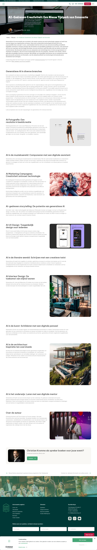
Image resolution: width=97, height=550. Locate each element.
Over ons (14, 507)
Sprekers (42, 507)
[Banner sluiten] (94, 538)
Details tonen (22, 547)
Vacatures (15, 509)
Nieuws (13, 37)
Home (8, 37)
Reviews (14, 515)
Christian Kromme (40, 59)
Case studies (16, 517)
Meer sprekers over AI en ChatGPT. (21, 61)
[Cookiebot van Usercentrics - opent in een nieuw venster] (9, 547)
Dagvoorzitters (44, 509)
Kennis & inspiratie (17, 511)
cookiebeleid (24, 543)
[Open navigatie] (93, 3)
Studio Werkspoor (45, 513)
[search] (70, 4)
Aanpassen (82, 544)
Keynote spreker (44, 511)
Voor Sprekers (16, 513)
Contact (87, 4)
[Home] (3, 4)
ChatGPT (38, 75)
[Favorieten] (73, 4)
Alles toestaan (82, 540)
